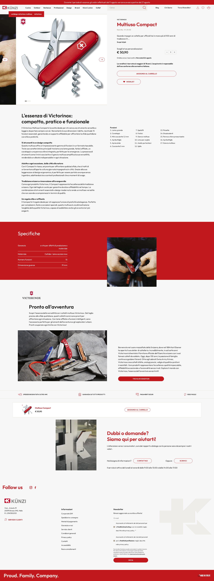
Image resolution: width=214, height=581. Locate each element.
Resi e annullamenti (68, 549)
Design (69, 8)
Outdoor (37, 8)
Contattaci (142, 461)
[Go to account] (197, 7)
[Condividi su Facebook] (35, 487)
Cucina (28, 8)
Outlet (98, 8)
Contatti (64, 541)
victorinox (38, 14)
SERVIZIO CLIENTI (15, 520)
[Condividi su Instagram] (31, 487)
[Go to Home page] (10, 7)
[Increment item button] (174, 52)
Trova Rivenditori (184, 8)
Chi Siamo (168, 8)
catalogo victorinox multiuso (21, 14)
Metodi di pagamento (69, 521)
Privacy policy (66, 537)
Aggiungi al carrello (137, 410)
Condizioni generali (68, 533)
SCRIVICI (183, 461)
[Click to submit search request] (144, 7)
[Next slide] (102, 60)
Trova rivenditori (141, 379)
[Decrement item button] (167, 52)
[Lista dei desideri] (203, 7)
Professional (58, 8)
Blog (157, 8)
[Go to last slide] (5, 60)
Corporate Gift (67, 513)
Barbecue (47, 8)
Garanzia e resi (67, 525)
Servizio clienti (66, 529)
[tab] (26, 101)
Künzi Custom (88, 8)
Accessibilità (66, 545)
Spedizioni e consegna (69, 517)
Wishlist (130, 82)
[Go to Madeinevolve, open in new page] (204, 575)
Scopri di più (121, 42)
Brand (77, 8)
